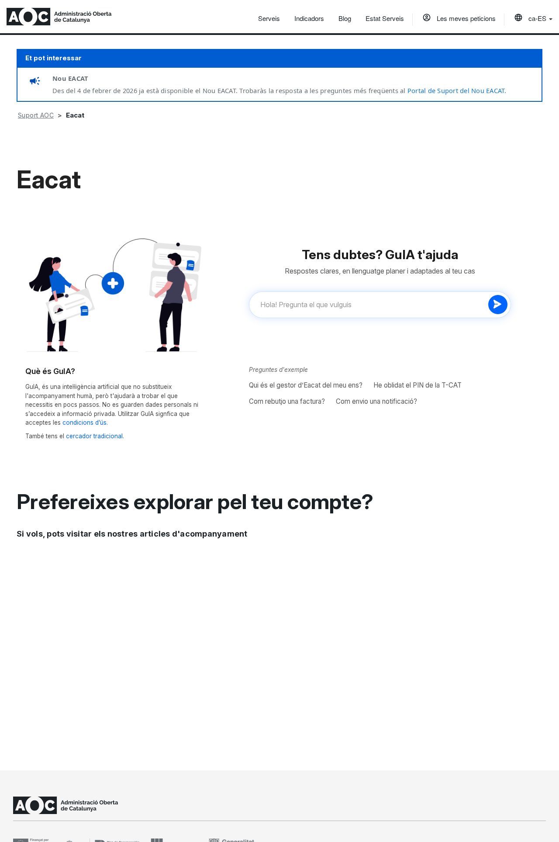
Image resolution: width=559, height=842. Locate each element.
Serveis (269, 18)
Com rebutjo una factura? (287, 401)
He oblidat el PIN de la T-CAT (417, 385)
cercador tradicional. (95, 436)
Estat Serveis (385, 18)
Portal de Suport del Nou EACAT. (457, 90)
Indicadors (309, 18)
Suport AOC (36, 115)
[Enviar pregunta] (497, 304)
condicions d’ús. (85, 422)
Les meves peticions (465, 18)
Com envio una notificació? (376, 401)
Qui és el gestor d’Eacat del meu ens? (305, 385)
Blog (344, 18)
